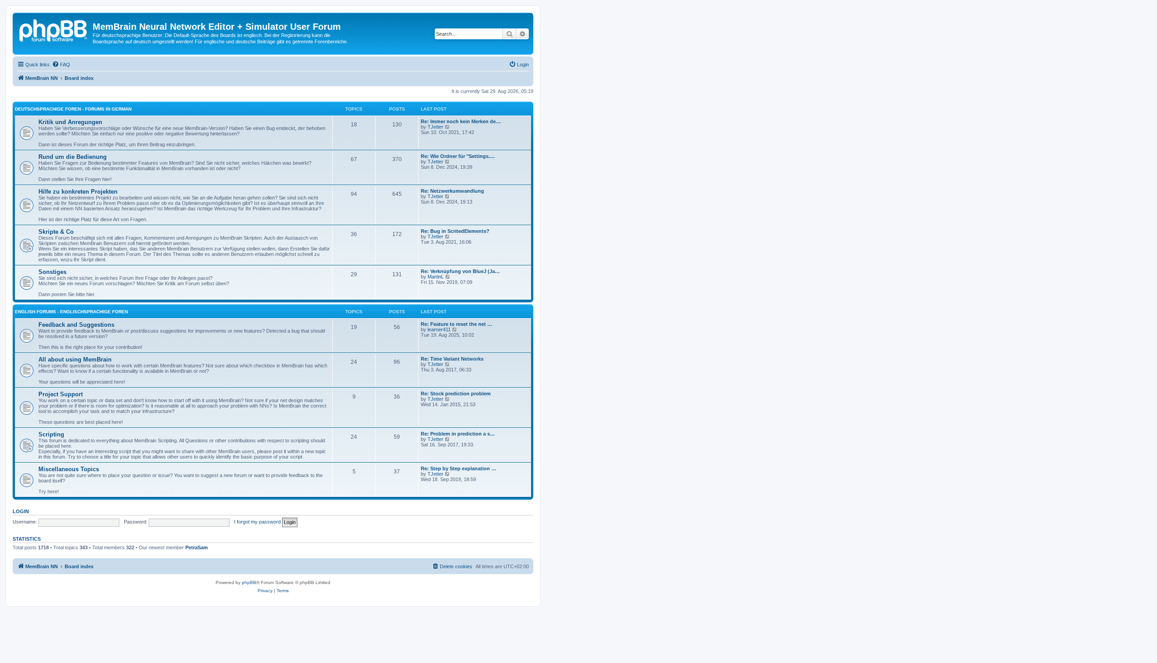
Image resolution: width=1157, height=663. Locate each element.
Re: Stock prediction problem (456, 393)
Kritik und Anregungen (70, 122)
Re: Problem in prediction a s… (458, 433)
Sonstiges (52, 272)
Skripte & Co (56, 231)
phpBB (249, 582)
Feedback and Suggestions (76, 324)
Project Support (60, 394)
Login (21, 511)
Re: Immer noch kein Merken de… (461, 121)
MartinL (436, 276)
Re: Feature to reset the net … (456, 324)
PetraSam (196, 547)
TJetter (435, 127)
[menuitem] (61, 64)
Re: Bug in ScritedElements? (455, 231)
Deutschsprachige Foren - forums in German (73, 109)
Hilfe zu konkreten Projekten (78, 191)
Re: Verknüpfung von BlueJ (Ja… (460, 271)
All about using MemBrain (75, 359)
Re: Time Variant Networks (452, 359)
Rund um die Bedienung (72, 156)
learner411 (439, 329)
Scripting (51, 434)
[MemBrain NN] (54, 29)
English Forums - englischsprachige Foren (71, 311)
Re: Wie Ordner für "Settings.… (458, 156)
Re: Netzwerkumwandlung (452, 191)
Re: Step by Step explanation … (458, 468)
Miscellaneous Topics (68, 469)
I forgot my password (257, 521)
